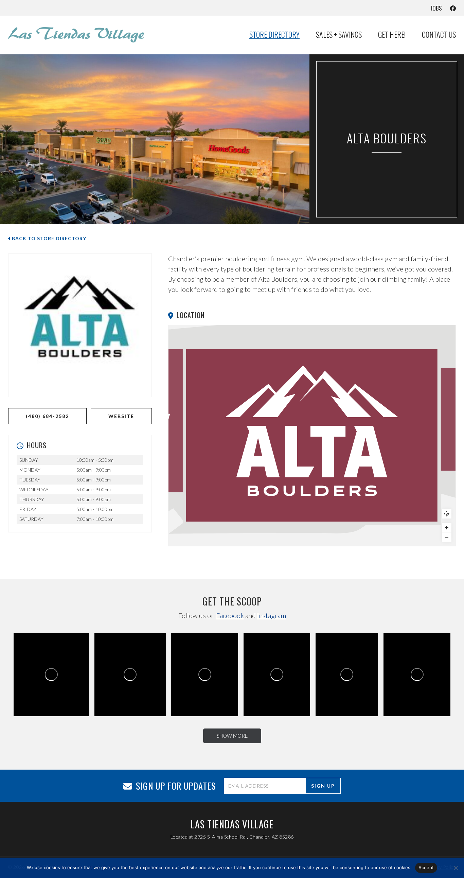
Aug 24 (279, 692)
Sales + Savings (339, 34)
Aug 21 (419, 692)
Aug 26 (207, 692)
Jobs (436, 8)
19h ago (53, 692)
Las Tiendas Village (41, 682)
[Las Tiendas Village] (76, 34)
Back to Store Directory (48, 238)
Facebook (230, 615)
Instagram (271, 615)
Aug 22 (349, 693)
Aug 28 (132, 692)
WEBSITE (121, 416)
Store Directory (274, 34)
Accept (426, 867)
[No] (455, 867)
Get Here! (392, 34)
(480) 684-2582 (47, 416)
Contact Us (439, 34)
